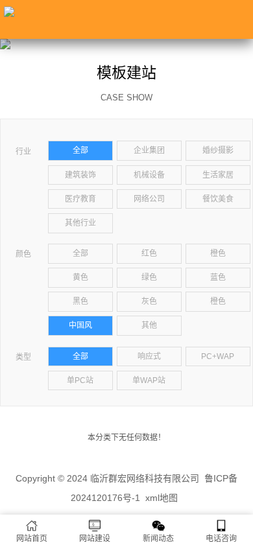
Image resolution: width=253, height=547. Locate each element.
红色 (149, 253)
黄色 (80, 277)
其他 (149, 325)
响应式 (149, 356)
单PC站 (80, 380)
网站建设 (94, 538)
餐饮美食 (218, 199)
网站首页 (31, 538)
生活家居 (218, 175)
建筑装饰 (80, 175)
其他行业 (80, 222)
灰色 (149, 301)
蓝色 (218, 277)
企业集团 (149, 150)
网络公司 (149, 199)
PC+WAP (217, 356)
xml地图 (161, 498)
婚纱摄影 (218, 150)
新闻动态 (158, 538)
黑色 (80, 301)
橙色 (218, 253)
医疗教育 (80, 199)
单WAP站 (148, 380)
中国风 (80, 325)
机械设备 (149, 175)
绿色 (149, 277)
